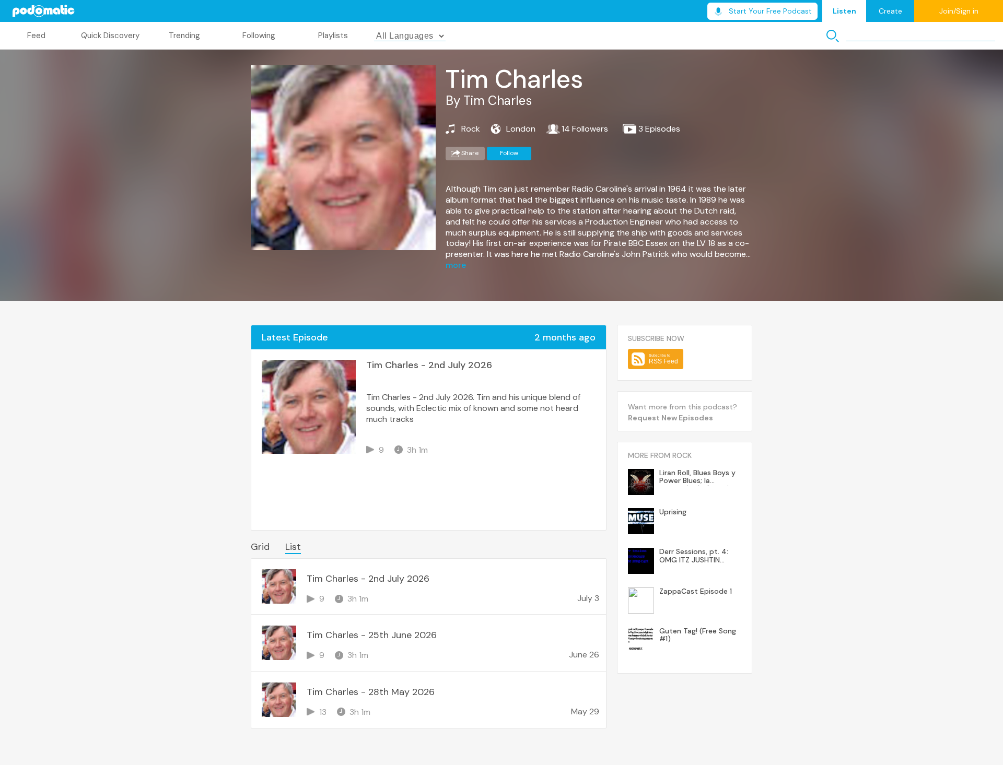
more (456, 265)
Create (890, 11)
